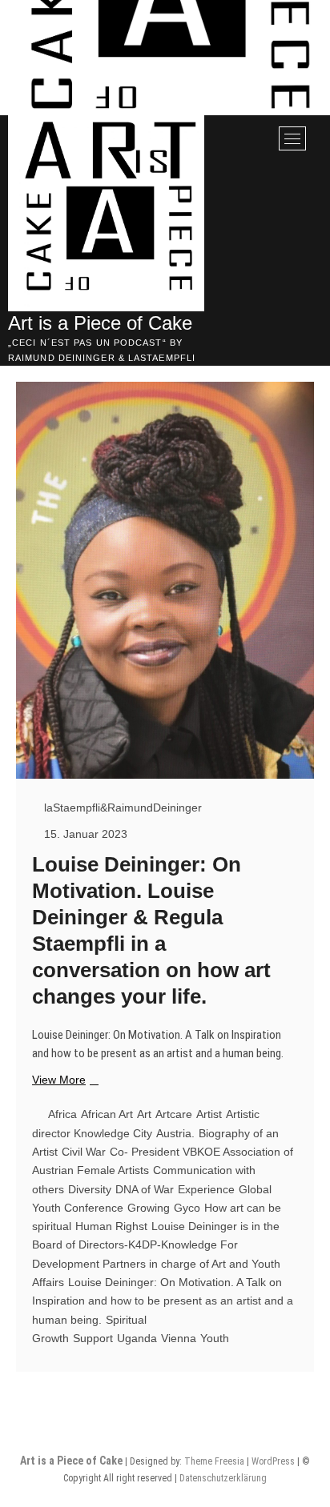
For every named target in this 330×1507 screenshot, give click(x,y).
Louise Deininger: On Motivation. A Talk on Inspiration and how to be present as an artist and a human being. (162, 1301)
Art (144, 1114)
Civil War (84, 1151)
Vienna (178, 1338)
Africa (62, 1114)
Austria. (175, 1133)
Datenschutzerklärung (223, 1478)
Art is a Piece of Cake (100, 323)
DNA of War (144, 1189)
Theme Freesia (214, 1461)
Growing (148, 1207)
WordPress (273, 1461)
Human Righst (111, 1226)
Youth (214, 1338)
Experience (206, 1189)
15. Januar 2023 (84, 834)
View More (63, 1080)
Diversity (89, 1189)
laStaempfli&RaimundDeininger (121, 807)
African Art (107, 1114)
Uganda (137, 1338)
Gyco (187, 1207)
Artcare (173, 1114)
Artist (209, 1114)
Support (93, 1338)
